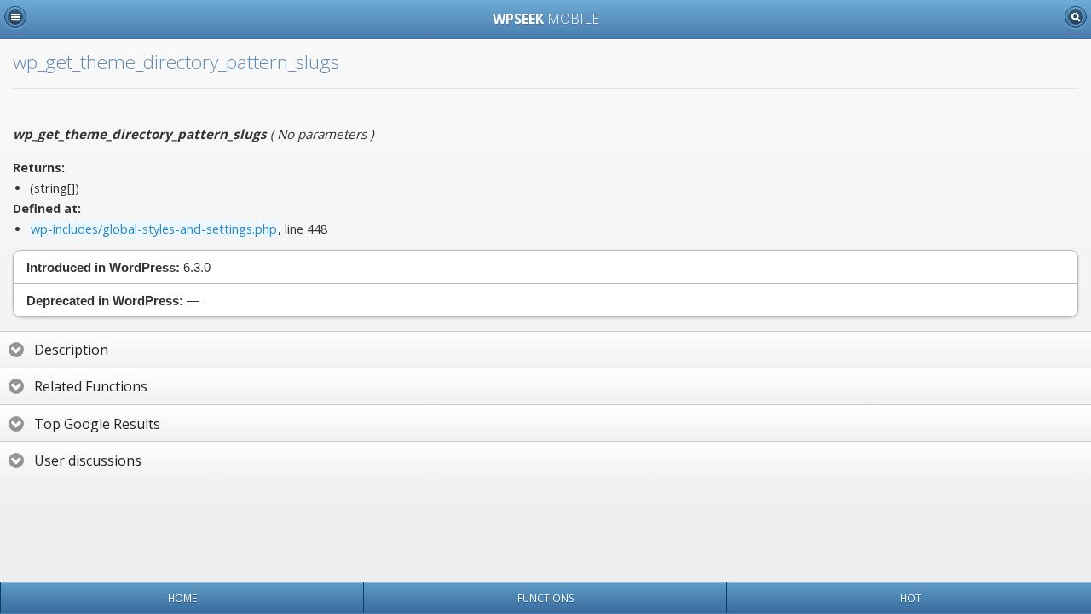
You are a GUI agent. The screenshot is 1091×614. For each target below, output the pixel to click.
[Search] (1076, 17)
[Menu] (15, 17)
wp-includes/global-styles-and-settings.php (154, 229)
